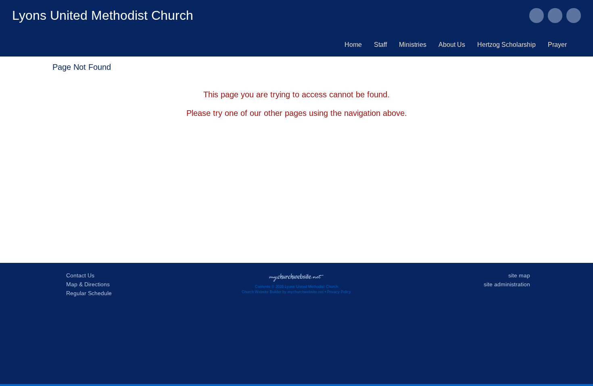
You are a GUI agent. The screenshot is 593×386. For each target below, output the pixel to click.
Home (353, 44)
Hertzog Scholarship (506, 44)
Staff (380, 44)
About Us (451, 44)
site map (519, 275)
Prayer (557, 44)
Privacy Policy (339, 292)
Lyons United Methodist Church (102, 15)
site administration (507, 284)
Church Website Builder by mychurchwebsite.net (283, 292)
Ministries (412, 44)
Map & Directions (86, 284)
